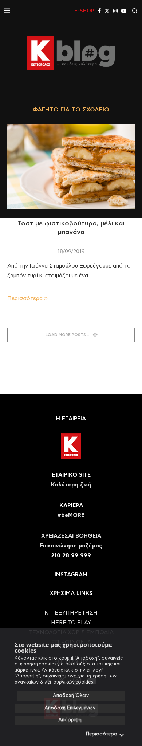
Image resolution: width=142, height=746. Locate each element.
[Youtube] (123, 10)
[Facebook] (99, 10)
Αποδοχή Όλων (71, 695)
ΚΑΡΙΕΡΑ (71, 505)
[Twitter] (107, 10)
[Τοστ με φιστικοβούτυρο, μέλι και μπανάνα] (71, 166)
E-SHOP (84, 10)
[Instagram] (115, 10)
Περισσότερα (101, 734)
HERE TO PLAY (71, 622)
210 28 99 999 (71, 555)
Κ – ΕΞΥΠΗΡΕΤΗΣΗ (71, 613)
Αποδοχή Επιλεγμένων (69, 708)
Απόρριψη (70, 720)
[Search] (134, 10)
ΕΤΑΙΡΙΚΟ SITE (71, 475)
